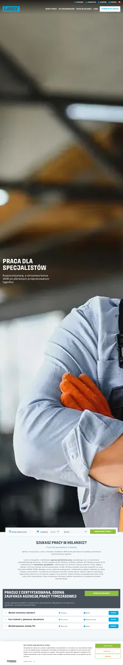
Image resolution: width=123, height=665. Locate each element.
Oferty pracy (51, 9)
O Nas (95, 9)
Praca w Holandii (84, 9)
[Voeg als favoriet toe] (6, 612)
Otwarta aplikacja (110, 9)
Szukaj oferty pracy (103, 531)
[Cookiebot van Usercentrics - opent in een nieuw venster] (12, 661)
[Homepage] (11, 9)
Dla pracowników (66, 9)
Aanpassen (106, 651)
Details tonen (28, 661)
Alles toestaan (108, 646)
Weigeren (108, 656)
